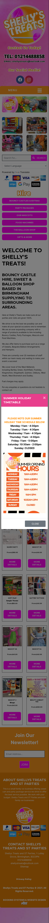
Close (35, 523)
